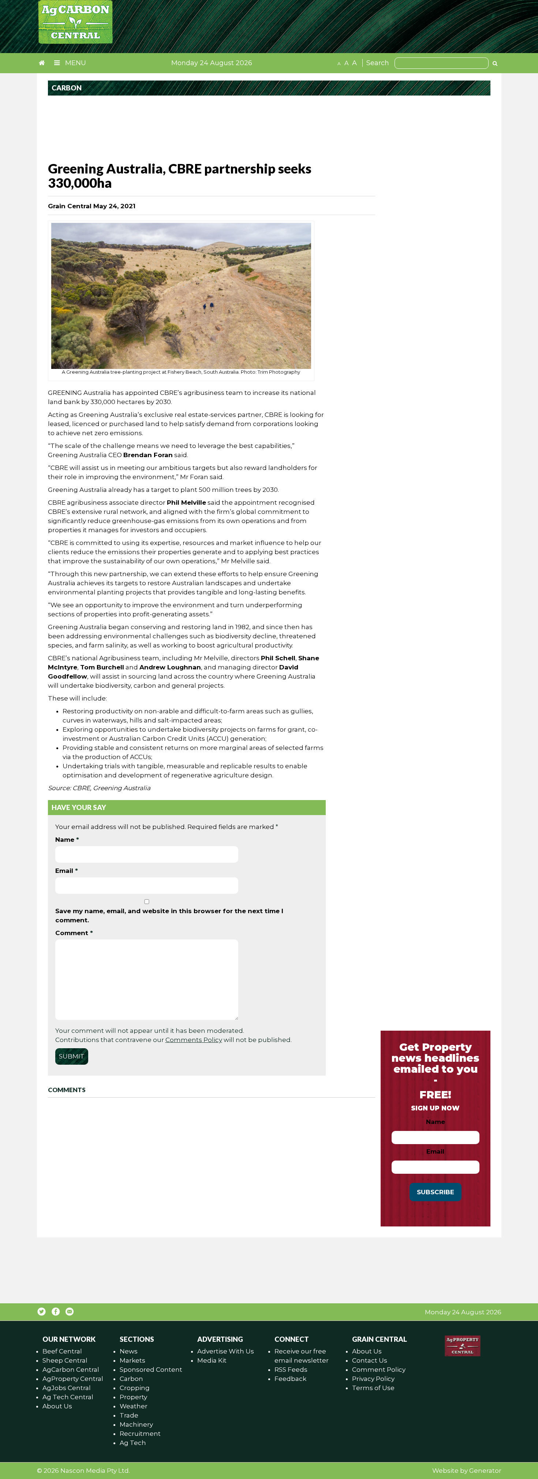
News (129, 1351)
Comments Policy (193, 1039)
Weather (133, 1406)
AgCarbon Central (70, 1369)
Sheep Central (64, 1360)
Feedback (290, 1378)
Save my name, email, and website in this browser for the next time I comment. (169, 915)
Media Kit (212, 1360)
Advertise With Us (225, 1351)
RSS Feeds (290, 1369)
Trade (129, 1415)
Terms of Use (373, 1388)
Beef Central (62, 1351)
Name (67, 839)
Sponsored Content (151, 1369)
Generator (485, 1470)
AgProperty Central (72, 1378)
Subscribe (435, 1192)
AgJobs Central (66, 1388)
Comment (74, 933)
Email (66, 870)
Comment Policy (379, 1369)
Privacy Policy (373, 1378)
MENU (74, 63)
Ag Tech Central (67, 1397)
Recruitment (140, 1433)
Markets (132, 1360)
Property (133, 1397)
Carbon (131, 1378)
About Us (57, 1406)
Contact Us (369, 1360)
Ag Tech (133, 1442)
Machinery (136, 1424)
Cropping (135, 1388)
